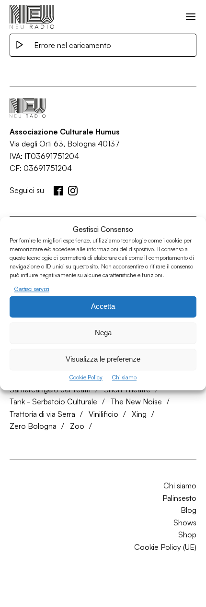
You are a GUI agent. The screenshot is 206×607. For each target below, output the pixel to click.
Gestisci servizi (31, 288)
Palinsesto (179, 498)
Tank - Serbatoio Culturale (53, 401)
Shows (184, 522)
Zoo (77, 426)
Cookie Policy (86, 377)
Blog (188, 510)
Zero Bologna (33, 426)
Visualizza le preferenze (103, 359)
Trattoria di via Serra (42, 414)
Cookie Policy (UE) (165, 547)
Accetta (103, 307)
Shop (187, 534)
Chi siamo (124, 377)
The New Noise (136, 401)
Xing (139, 414)
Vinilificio (103, 414)
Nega (103, 333)
